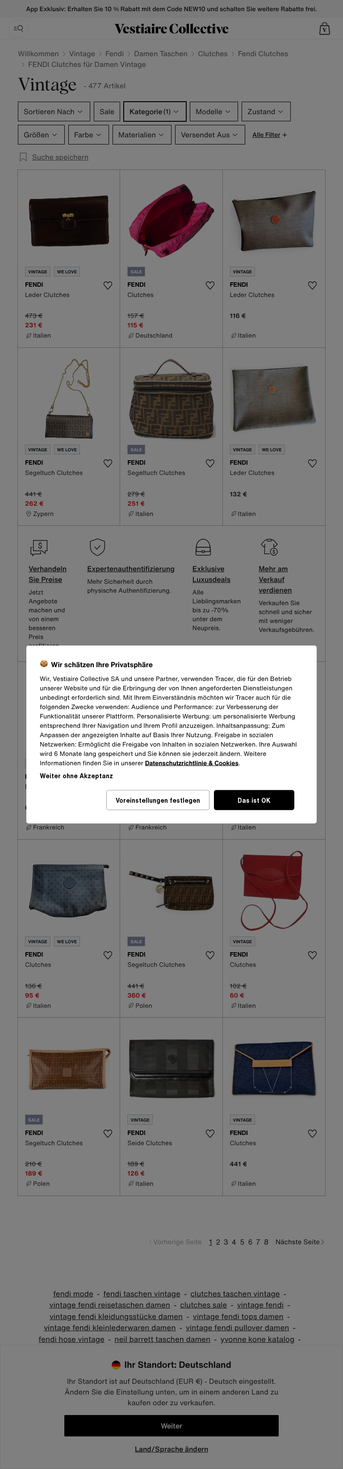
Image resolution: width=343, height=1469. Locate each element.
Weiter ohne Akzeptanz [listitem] (76, 775)
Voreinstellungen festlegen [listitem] (158, 800)
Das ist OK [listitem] (254, 800)
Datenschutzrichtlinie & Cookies (191, 763)
